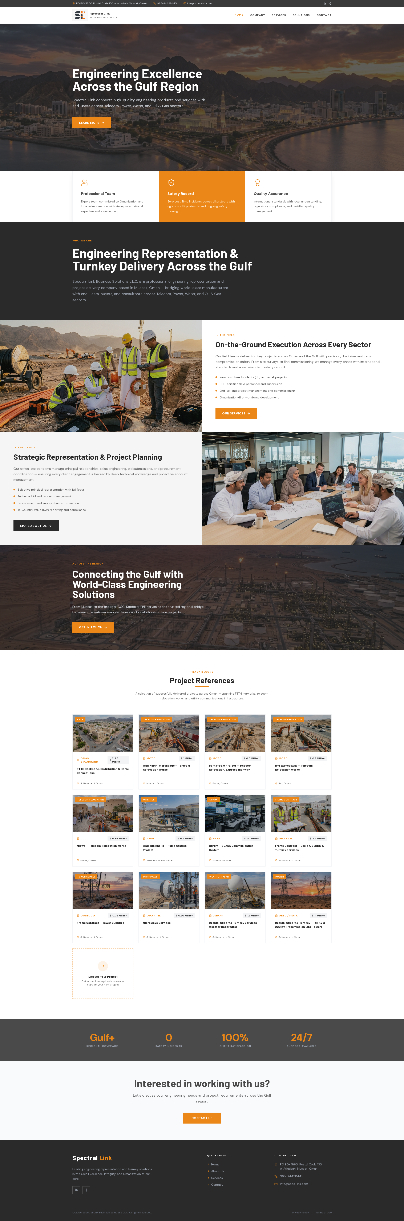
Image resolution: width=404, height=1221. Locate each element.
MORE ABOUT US (33, 526)
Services (217, 1178)
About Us (217, 1171)
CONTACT (324, 15)
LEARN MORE (89, 123)
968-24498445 (291, 1176)
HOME (239, 14)
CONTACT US (202, 1118)
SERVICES (279, 15)
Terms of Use (324, 1212)
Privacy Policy (300, 1212)
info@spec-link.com (294, 1184)
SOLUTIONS (301, 15)
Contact (217, 1184)
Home (215, 1164)
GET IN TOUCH (90, 627)
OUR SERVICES (233, 413)
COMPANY (257, 15)
